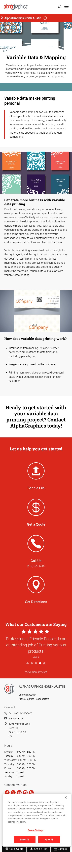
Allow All (49, 839)
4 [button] (40, 663)
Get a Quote (16, 849)
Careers (62, 849)
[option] (36, 644)
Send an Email (16, 718)
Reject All (24, 839)
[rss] (31, 792)
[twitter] (13, 792)
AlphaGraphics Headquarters (34, 698)
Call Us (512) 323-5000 (20, 713)
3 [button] (36, 663)
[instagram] (25, 792)
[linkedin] (19, 792)
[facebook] (7, 792)
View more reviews (36, 672)
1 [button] (27, 663)
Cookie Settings (35, 830)
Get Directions (36, 601)
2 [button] (32, 663)
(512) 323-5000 (36, 566)
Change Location (27, 694)
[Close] (65, 797)
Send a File (40, 849)
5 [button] (44, 663)
